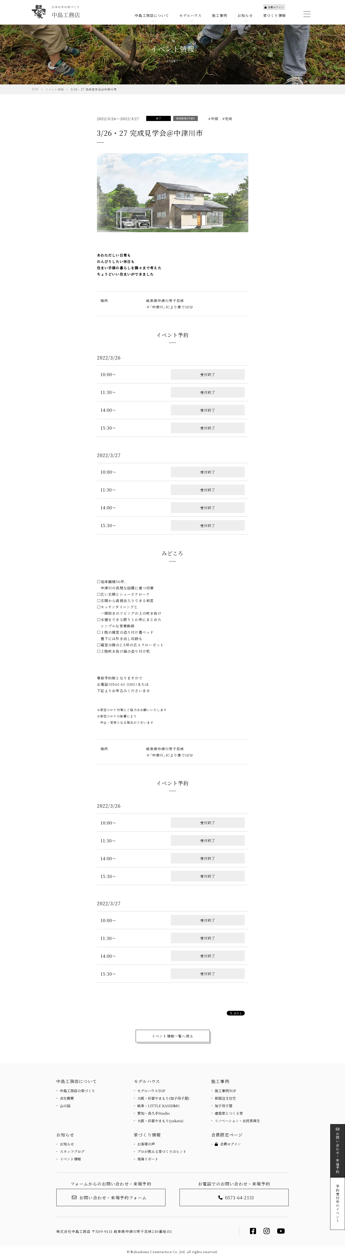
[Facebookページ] (253, 1232)
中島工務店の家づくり (77, 1090)
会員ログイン (276, 7)
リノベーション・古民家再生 (237, 1120)
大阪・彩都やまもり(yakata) (160, 1120)
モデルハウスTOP (151, 1090)
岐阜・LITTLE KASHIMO (158, 1105)
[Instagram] (267, 1232)
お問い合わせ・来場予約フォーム (113, 1197)
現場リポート (147, 1158)
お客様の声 (146, 1143)
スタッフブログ (72, 1151)
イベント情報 (70, 1158)
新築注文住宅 (225, 1098)
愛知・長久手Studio (153, 1113)
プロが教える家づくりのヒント (162, 1151)
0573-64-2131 (239, 1197)
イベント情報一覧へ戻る (172, 1036)
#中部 (214, 118)
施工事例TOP (225, 1090)
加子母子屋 (223, 1105)
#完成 (226, 118)
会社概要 (67, 1098)
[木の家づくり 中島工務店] (56, 12)
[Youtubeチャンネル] (281, 1232)
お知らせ (67, 1143)
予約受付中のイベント (337, 1204)
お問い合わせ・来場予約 (337, 1153)
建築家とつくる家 (229, 1113)
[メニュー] (306, 14)
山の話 (65, 1105)
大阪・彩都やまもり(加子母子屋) (163, 1098)
